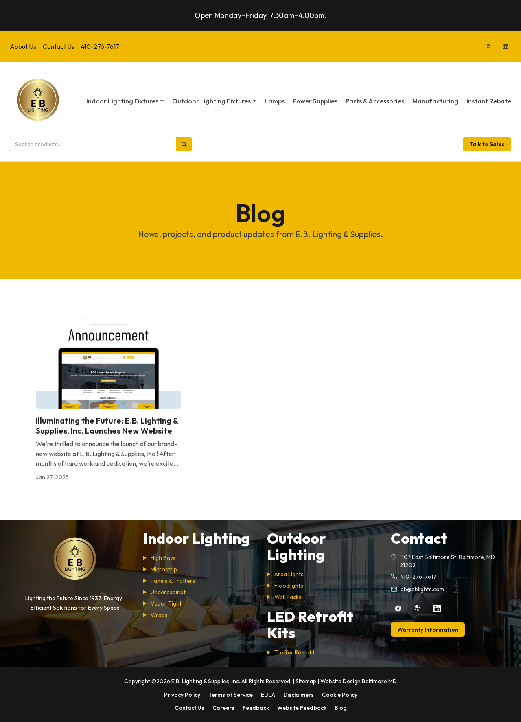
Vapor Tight (166, 603)
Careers (223, 707)
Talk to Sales (487, 144)
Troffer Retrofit (294, 652)
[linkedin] (505, 46)
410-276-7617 (100, 46)
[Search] (184, 144)
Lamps (275, 101)
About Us (23, 46)
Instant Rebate (488, 101)
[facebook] (398, 608)
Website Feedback (301, 707)
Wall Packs (288, 597)
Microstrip (164, 569)
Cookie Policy (339, 694)
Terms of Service (230, 694)
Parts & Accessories (375, 101)
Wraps (159, 615)
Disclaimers (298, 694)
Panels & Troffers (173, 580)
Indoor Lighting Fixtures (122, 101)
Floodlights (288, 585)
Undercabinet (168, 592)
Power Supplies (315, 101)
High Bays (163, 558)
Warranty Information (427, 629)
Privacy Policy (182, 694)
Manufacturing (435, 101)
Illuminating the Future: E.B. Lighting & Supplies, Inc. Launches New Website (107, 425)
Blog (341, 707)
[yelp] (489, 46)
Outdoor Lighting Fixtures (211, 101)
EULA (268, 694)
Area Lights (289, 574)
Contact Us (58, 46)
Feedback (256, 707)
